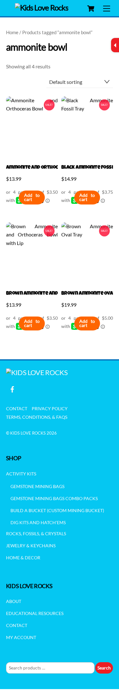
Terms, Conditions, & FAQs (36, 417)
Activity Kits (21, 473)
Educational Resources (34, 613)
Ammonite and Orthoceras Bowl (32, 167)
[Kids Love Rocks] (42, 7)
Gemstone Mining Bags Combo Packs (54, 498)
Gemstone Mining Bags (37, 486)
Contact (16, 408)
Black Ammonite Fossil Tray (87, 167)
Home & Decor (23, 557)
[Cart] (90, 8)
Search (104, 667)
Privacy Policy (50, 408)
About (13, 601)
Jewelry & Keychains (31, 545)
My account (21, 637)
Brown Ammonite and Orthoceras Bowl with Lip (32, 293)
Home (12, 32)
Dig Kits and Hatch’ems (38, 522)
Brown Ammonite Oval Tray (87, 293)
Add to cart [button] (32, 197)
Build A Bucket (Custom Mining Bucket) (57, 510)
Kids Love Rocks (28, 433)
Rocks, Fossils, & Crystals (36, 533)
